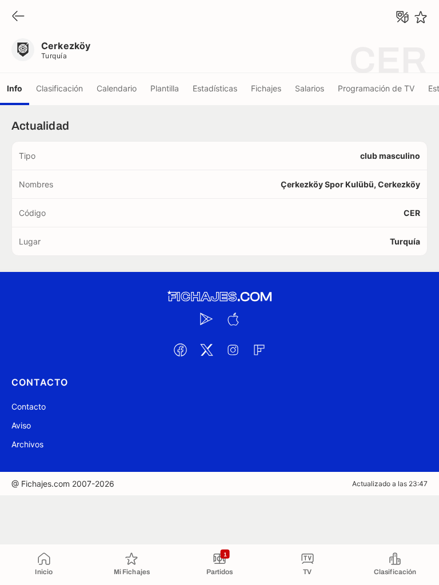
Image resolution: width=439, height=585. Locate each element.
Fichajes (266, 88)
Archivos (27, 444)
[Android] (206, 318)
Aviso (21, 425)
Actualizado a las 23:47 (390, 483)
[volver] (18, 17)
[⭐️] (421, 17)
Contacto (28, 406)
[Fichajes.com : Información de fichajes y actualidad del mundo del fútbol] (219, 296)
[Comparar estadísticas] (402, 17)
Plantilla (164, 88)
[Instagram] (232, 349)
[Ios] (232, 318)
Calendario (117, 88)
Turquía (54, 55)
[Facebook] (180, 349)
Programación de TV (376, 88)
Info (14, 88)
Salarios (309, 88)
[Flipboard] (259, 349)
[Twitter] (206, 349)
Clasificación (59, 88)
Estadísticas (215, 88)
